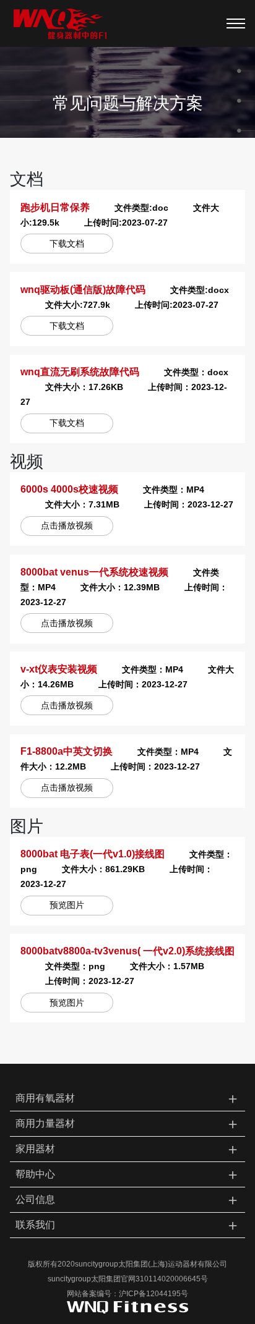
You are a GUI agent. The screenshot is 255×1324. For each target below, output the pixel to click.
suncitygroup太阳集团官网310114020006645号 (128, 1279)
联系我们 (127, 1224)
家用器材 (127, 1148)
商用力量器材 (127, 1123)
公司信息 (127, 1199)
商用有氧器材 (127, 1098)
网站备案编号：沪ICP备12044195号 (127, 1293)
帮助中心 (127, 1174)
